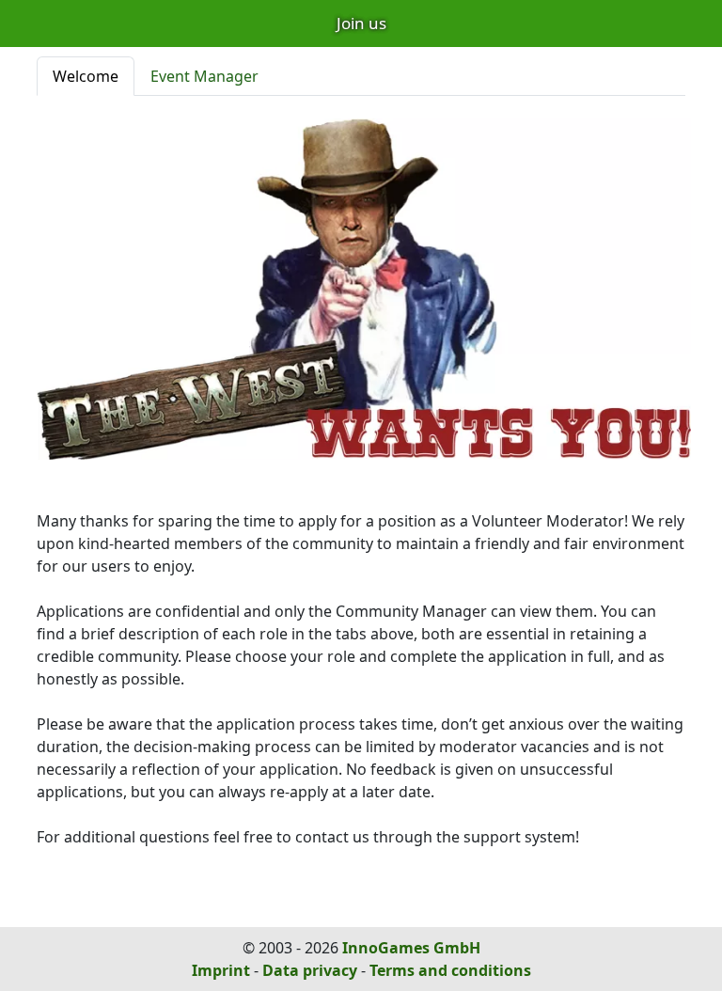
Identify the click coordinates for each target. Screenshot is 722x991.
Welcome (85, 76)
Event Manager (204, 76)
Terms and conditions (450, 970)
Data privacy (309, 970)
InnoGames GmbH (411, 947)
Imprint (221, 970)
